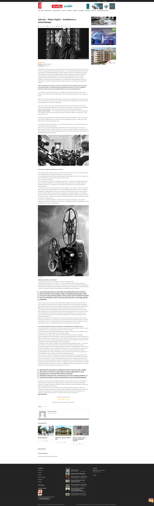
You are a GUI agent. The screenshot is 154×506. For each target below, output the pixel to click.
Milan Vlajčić (44, 406)
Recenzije (100, 504)
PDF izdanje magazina (112, 504)
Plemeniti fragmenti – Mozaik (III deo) (79, 476)
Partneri (39, 474)
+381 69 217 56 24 (97, 471)
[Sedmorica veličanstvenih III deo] (63, 431)
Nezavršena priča (42, 437)
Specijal (107, 504)
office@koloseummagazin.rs (99, 470)
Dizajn (91, 504)
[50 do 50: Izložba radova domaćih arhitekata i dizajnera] (81, 431)
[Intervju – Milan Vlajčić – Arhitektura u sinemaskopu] (42, 414)
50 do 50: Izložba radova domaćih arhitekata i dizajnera (79, 439)
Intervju (97, 504)
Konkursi (103, 504)
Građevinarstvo (86, 504)
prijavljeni (44, 456)
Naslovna (78, 504)
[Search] (115, 1)
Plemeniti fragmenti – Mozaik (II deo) (79, 484)
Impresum (40, 470)
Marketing (40, 479)
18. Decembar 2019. (42, 26)
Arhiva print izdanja (44, 498)
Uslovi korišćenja (41, 477)
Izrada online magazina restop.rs (59, 504)
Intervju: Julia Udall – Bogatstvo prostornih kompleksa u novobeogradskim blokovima (78, 489)
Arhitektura (82, 504)
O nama (39, 472)
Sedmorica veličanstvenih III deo (50, 0)
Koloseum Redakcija (51, 26)
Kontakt (39, 481)
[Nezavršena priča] (46, 431)
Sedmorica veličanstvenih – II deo (78, 493)
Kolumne (93, 504)
